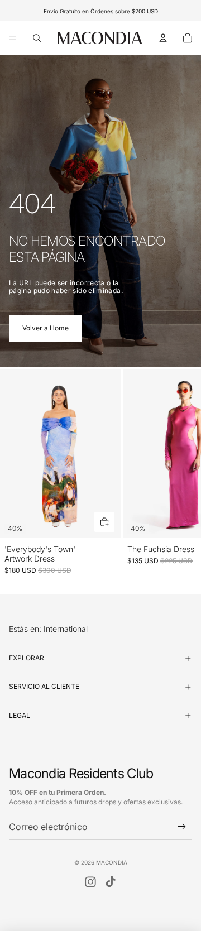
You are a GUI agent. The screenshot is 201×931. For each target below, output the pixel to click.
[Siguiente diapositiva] (180, 472)
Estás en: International (48, 629)
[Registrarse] (181, 827)
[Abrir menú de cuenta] (163, 38)
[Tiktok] (110, 882)
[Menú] (13, 38)
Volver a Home (45, 328)
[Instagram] (90, 882)
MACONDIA (111, 862)
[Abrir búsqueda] (37, 38)
